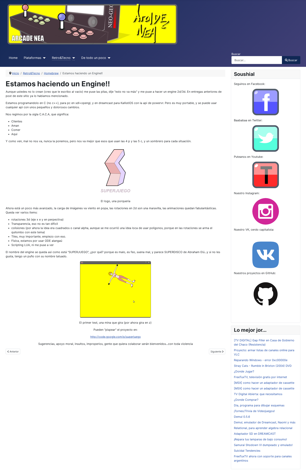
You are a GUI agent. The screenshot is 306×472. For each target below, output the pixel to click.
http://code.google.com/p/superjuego (115, 336)
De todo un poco (93, 58)
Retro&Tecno (61, 58)
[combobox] (256, 60)
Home (13, 58)
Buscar (235, 54)
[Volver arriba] (299, 465)
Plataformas (32, 58)
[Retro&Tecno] (73, 58)
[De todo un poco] (108, 58)
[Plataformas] (43, 58)
